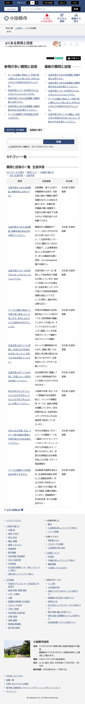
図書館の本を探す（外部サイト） (61, 598)
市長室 (51, 557)
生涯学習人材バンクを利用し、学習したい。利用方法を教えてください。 (19, 376)
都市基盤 (12, 552)
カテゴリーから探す (15, 130)
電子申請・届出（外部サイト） (59, 612)
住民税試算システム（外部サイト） (62, 622)
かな (74, 3)
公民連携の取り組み (56, 548)
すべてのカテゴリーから (42, 147)
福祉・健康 (12, 541)
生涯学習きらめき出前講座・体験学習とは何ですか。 (24, 100)
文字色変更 (48, 3)
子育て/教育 (13, 609)
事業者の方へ (54, 540)
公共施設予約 (54, 587)
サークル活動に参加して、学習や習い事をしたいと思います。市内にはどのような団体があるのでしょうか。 (23, 80)
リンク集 (51, 584)
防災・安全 (12, 537)
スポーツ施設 (13, 594)
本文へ (8, 3)
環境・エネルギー (15, 545)
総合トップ (32, 172)
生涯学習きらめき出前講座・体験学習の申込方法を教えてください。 (24, 108)
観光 (50, 524)
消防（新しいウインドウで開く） (21, 574)
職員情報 (52, 564)
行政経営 (12, 564)
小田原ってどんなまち (57, 568)
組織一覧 (10, 680)
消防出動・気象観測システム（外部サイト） (64, 617)
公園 (10, 598)
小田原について (53, 553)
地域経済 (12, 549)
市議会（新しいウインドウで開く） (61, 560)
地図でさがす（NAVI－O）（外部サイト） (63, 592)
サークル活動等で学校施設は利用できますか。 (23, 116)
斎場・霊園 (12, 620)
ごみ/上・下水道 (15, 605)
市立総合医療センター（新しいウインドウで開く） (24, 569)
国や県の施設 (14, 628)
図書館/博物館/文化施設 (19, 601)
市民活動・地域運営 (16, 556)
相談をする (53, 601)
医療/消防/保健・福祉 (17, 590)
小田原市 (15, 18)
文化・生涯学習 (16, 175)
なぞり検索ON (13, 510)
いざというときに (13, 520)
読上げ (62, 3)
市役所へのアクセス (14, 676)
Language (11, 9)
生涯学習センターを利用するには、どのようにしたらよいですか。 (23, 92)
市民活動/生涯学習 (16, 613)
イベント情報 (53, 532)
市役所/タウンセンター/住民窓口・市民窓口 (23, 585)
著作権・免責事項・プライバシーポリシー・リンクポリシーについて (33, 688)
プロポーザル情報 (55, 544)
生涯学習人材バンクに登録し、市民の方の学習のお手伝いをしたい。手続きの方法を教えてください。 (64, 118)
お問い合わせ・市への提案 (17, 684)
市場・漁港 (12, 616)
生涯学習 (30, 175)
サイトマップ (11, 691)
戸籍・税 (11, 530)
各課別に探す (36, 130)
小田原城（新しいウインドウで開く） (62, 528)
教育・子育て (13, 534)
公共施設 (10, 580)
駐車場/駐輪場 (14, 624)
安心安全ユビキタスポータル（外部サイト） (64, 606)
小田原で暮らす (47, 172)
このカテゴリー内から (20, 147)
